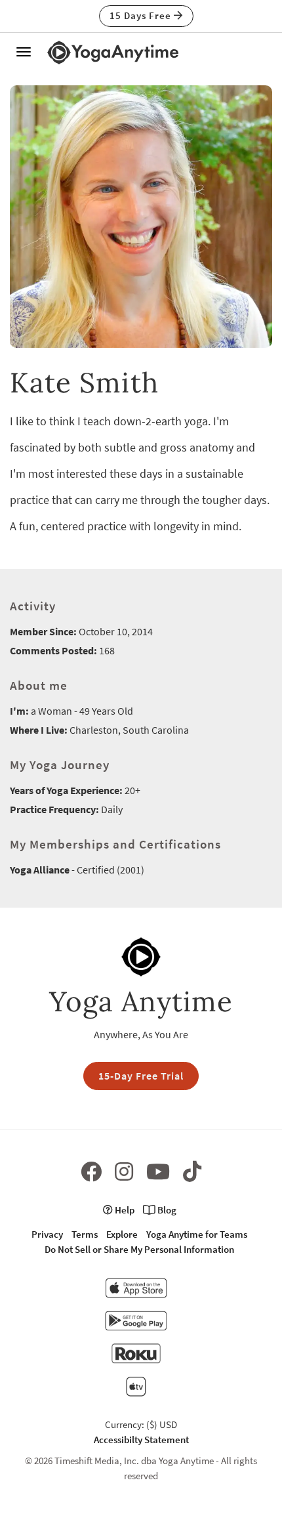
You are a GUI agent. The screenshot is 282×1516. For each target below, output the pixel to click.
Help (123, 1210)
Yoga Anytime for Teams (196, 1234)
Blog (165, 1210)
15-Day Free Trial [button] (141, 1075)
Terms (84, 1234)
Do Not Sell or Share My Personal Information (139, 1249)
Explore (122, 1234)
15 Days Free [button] (142, 15)
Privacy (47, 1234)
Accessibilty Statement (141, 1439)
